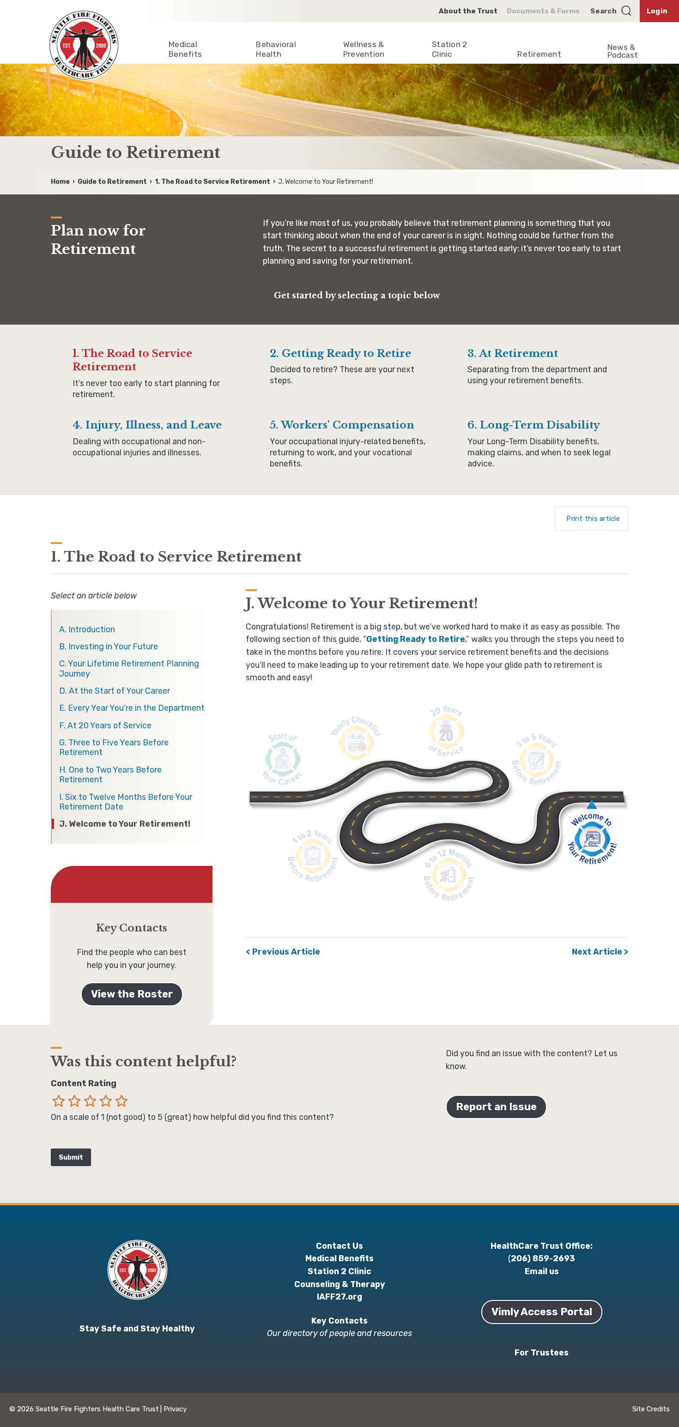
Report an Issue (496, 1106)
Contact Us (339, 1246)
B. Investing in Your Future (108, 646)
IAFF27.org (339, 1296)
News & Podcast (622, 51)
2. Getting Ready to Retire (340, 353)
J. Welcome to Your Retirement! (124, 823)
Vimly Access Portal (541, 1312)
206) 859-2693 (543, 1258)
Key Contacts (339, 1320)
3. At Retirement (512, 353)
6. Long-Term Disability (533, 425)
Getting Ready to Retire (415, 639)
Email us (542, 1271)
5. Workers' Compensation (342, 425)
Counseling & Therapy (339, 1284)
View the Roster (132, 994)
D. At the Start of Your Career (114, 690)
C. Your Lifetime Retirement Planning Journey (129, 668)
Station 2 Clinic (339, 1271)
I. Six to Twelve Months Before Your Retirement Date (125, 801)
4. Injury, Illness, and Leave (147, 425)
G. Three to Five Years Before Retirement (114, 747)
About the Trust (468, 11)
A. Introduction (87, 629)
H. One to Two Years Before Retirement (110, 774)
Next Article (597, 951)
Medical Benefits (339, 1258)
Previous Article (286, 951)
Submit (71, 1157)
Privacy (175, 1409)
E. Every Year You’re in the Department (132, 708)
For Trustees (542, 1352)
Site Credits (651, 1409)
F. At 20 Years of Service (105, 725)
